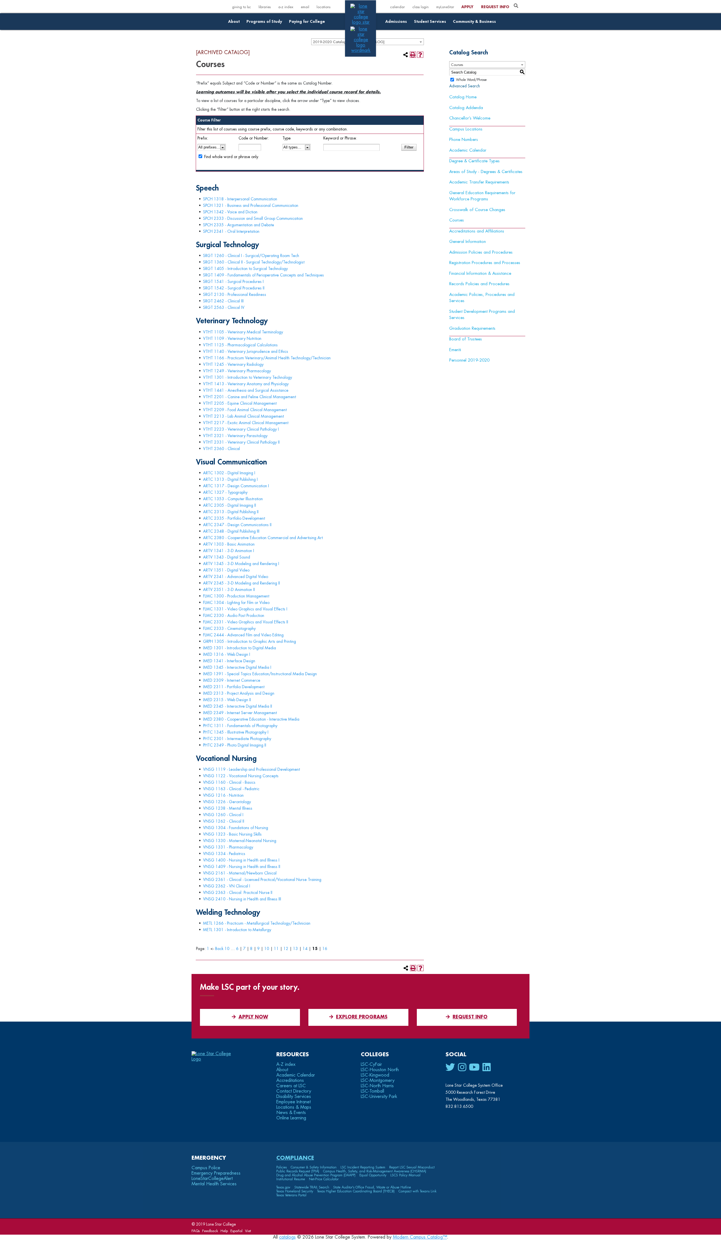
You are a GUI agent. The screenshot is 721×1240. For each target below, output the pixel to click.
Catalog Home (463, 97)
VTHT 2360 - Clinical (221, 449)
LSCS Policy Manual (405, 1175)
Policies (281, 1167)
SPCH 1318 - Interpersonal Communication (240, 199)
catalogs (287, 1237)
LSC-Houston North (380, 1070)
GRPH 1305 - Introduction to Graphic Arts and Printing (249, 641)
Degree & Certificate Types (474, 161)
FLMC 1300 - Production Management (236, 596)
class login (420, 7)
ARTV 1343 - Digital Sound (226, 557)
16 (324, 949)
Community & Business (474, 21)
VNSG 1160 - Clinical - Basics (229, 782)
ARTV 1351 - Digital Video (226, 570)
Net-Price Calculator (324, 1179)
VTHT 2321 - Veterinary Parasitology (235, 436)
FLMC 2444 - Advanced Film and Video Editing (243, 635)
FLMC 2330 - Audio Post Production (233, 615)
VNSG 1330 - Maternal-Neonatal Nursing (239, 841)
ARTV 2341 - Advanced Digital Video (235, 577)
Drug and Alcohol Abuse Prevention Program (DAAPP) (315, 1175)
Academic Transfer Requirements (479, 182)
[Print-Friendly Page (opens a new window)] (413, 55)
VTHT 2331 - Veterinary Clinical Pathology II (241, 442)
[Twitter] (450, 1067)
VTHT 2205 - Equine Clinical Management (240, 403)
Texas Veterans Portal (291, 1195)
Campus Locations (465, 129)
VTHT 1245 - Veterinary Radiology (233, 364)
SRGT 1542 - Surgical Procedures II (233, 288)
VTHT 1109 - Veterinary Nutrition (232, 338)
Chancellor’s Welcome (469, 118)
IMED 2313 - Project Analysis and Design (238, 693)
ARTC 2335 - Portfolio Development (234, 518)
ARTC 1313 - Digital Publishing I (230, 479)
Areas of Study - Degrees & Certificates (485, 172)
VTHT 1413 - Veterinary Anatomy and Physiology (246, 384)
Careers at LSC (291, 1086)
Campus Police (206, 1168)
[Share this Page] (405, 55)
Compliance (295, 1158)
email (305, 7)
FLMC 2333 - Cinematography (229, 628)
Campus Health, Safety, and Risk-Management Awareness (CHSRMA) (374, 1171)
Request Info (495, 7)
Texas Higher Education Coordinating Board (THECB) (356, 1191)
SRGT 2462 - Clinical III (223, 301)
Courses (456, 220)
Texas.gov (283, 1187)
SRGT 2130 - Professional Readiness (234, 294)
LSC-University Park (379, 1096)
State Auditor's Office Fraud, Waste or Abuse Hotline (372, 1187)
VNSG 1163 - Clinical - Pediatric (231, 789)
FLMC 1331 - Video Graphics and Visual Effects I (245, 609)
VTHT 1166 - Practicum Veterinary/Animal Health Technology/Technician (267, 358)
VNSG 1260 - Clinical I (223, 815)
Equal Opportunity (372, 1175)
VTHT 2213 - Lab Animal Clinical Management (243, 416)
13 (295, 949)
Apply (467, 7)
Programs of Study (264, 21)
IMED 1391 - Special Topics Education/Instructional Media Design (260, 674)
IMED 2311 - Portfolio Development (233, 687)
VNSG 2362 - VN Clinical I (226, 886)
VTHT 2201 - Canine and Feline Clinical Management (249, 397)
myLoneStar (445, 7)
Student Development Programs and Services (482, 314)
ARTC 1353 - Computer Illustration (233, 499)
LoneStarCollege (212, 1178)
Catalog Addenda (466, 108)
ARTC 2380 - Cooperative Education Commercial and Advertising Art (263, 538)
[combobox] (487, 64)
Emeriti (455, 350)
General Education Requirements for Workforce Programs (482, 196)
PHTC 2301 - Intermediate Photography (237, 739)
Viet (248, 1231)
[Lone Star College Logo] (216, 1059)
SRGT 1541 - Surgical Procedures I (233, 282)
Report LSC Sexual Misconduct (412, 1167)
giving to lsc (241, 7)
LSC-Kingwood (375, 1075)
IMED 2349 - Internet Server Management (240, 713)
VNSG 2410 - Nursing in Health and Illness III (242, 899)
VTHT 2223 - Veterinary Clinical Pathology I (241, 429)
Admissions (396, 21)
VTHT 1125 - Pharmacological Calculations (240, 345)
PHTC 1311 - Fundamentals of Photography (240, 726)
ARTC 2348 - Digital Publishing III (231, 531)
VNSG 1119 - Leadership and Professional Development (251, 769)
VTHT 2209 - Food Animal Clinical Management (245, 410)
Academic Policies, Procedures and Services (482, 298)
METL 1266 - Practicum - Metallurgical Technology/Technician (256, 923)
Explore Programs (362, 1017)
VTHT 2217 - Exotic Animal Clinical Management (245, 423)
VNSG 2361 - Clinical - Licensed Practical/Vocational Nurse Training (262, 880)
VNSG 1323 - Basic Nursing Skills (232, 834)
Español (236, 1231)
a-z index (285, 7)
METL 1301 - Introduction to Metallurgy (237, 930)
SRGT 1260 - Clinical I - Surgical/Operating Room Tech (251, 256)
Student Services (430, 21)
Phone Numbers (463, 140)
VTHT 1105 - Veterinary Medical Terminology (243, 332)
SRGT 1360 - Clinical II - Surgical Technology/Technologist (253, 262)
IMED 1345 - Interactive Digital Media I (237, 667)
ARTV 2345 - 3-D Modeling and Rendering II (241, 583)
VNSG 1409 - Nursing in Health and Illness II (241, 867)
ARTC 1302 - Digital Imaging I (229, 473)
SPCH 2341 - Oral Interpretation (231, 231)
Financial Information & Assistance (480, 273)
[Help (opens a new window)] (420, 55)
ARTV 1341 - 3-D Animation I (228, 551)
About (234, 21)
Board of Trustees (465, 339)
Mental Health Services (214, 1184)
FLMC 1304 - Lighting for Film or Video (236, 602)
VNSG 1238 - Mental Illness (227, 808)
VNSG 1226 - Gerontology (227, 802)
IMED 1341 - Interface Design (229, 661)
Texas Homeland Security (294, 1191)
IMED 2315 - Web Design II (227, 700)
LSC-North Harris (377, 1086)
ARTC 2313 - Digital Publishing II (231, 512)
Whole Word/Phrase (471, 79)
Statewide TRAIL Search (311, 1187)
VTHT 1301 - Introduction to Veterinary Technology (247, 377)
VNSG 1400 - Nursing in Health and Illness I (241, 860)
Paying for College (307, 21)
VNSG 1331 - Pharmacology (228, 847)
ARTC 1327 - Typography (225, 492)
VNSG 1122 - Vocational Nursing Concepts (241, 776)
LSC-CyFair (371, 1064)
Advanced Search (464, 86)
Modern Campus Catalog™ (420, 1237)
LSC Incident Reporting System (363, 1167)
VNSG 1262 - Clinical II (223, 821)
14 (305, 949)
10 (266, 949)
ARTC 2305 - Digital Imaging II (229, 505)
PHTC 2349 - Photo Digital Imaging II (234, 745)
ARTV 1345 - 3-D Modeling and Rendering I (241, 564)
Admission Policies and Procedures (481, 252)
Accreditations (290, 1080)
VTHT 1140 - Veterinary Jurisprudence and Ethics (245, 351)
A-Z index (285, 1064)
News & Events (291, 1112)
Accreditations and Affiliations (476, 231)
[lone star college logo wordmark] (360, 50)
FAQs (196, 1231)
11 (276, 949)
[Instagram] (462, 1067)
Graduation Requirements (472, 328)
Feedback (210, 1231)
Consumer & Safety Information (314, 1167)
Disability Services (293, 1096)
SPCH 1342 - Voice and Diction (230, 212)
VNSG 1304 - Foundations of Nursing (235, 828)
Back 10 (222, 949)
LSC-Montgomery (378, 1080)
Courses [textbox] (457, 65)
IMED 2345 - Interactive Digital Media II (237, 706)
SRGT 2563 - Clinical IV (223, 307)
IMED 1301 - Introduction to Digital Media (239, 648)
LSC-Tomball (372, 1091)
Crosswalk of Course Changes (477, 210)
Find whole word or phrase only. (231, 157)
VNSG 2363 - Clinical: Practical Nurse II (237, 892)
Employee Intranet (293, 1102)
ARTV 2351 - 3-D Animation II (229, 590)
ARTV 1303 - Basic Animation (229, 544)
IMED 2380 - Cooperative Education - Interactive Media (251, 719)
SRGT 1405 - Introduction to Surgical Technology (245, 269)
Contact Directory (293, 1091)
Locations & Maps (293, 1107)
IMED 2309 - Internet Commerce (231, 680)
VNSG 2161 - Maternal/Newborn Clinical (240, 873)
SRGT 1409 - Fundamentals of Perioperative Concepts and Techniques (263, 275)
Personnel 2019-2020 (469, 360)
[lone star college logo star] (360, 22)
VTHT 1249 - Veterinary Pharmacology (237, 371)
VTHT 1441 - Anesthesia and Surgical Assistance (245, 390)
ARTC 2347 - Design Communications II (237, 525)
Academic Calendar (467, 150)
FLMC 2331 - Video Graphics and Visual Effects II (245, 622)
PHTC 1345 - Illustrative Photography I (235, 732)
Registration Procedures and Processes (484, 263)
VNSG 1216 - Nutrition (223, 795)
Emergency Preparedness (216, 1173)
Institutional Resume (290, 1179)
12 (285, 949)
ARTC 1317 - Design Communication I (236, 486)
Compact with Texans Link (418, 1191)
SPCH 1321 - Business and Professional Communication (250, 205)
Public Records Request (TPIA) (297, 1171)
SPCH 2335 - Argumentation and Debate (238, 225)
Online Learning (291, 1118)
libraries (265, 7)
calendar (397, 7)
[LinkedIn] (486, 1067)
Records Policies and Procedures (479, 284)
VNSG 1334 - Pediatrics (224, 854)
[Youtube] (474, 1067)
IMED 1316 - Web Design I (226, 654)
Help (224, 1231)
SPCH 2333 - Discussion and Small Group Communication (253, 218)
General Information (467, 242)
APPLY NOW (253, 1017)
